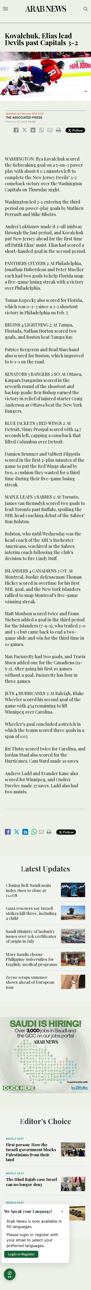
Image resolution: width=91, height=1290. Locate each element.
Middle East (15, 1138)
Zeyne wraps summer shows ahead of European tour (30, 982)
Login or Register (21, 1254)
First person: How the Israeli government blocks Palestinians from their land (31, 1152)
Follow (77, 130)
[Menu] (5, 8)
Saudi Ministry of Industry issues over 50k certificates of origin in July (31, 936)
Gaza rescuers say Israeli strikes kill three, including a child (31, 913)
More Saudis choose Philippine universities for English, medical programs (31, 959)
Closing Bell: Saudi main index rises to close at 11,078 (28, 890)
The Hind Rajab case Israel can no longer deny (31, 1182)
